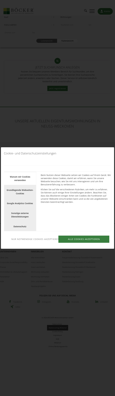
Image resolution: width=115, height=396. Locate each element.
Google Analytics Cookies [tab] (20, 203)
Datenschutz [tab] (19, 226)
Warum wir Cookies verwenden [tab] (20, 178)
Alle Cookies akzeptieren (84, 239)
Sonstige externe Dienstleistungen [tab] (20, 215)
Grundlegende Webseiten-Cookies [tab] (20, 192)
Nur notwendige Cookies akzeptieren (34, 239)
